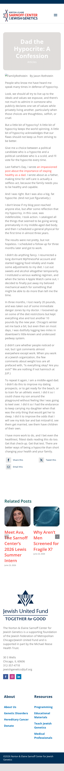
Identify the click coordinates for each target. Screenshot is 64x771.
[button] (6, 536)
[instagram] (12, 676)
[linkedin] (18, 676)
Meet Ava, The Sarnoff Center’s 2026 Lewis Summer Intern (16, 546)
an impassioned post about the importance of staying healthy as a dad (31, 171)
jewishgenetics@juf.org (17, 669)
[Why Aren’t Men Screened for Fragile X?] (46, 516)
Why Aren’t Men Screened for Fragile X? (46, 540)
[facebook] (5, 676)
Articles (32, 62)
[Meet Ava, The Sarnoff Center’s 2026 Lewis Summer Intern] (17, 516)
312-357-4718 (11, 665)
